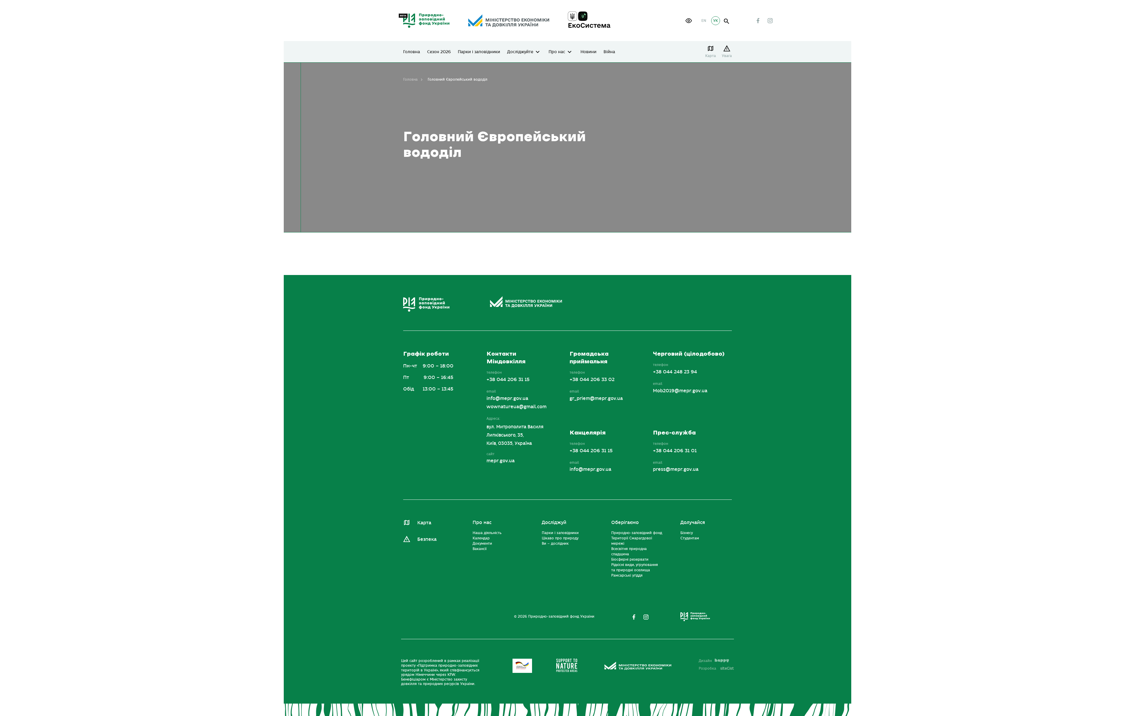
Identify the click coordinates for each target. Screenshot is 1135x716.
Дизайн (705, 661)
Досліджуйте (520, 52)
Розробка (716, 668)
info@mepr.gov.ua (507, 398)
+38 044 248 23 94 (675, 372)
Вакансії (480, 549)
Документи (482, 543)
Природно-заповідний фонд (636, 533)
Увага (727, 56)
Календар (481, 538)
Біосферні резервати (629, 559)
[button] (688, 20)
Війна (609, 52)
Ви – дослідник (555, 543)
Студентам (689, 538)
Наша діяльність (487, 533)
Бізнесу (686, 533)
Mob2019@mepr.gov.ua (680, 390)
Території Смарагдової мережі (631, 541)
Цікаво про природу (560, 538)
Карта (710, 56)
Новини (588, 52)
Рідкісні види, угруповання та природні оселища (634, 567)
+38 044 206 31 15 (508, 379)
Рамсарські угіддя (627, 575)
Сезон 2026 (439, 52)
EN (703, 21)
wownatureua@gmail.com (517, 406)
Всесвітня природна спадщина (629, 551)
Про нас (557, 52)
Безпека (427, 539)
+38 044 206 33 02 (592, 379)
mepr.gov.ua (501, 460)
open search (726, 21)
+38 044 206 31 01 (675, 450)
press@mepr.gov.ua (675, 469)
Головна (411, 52)
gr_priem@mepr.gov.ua (596, 398)
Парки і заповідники (479, 52)
